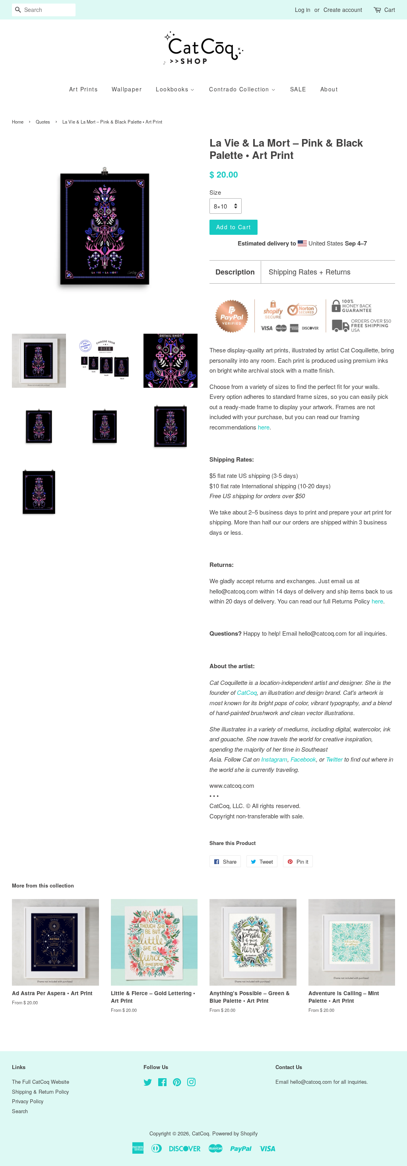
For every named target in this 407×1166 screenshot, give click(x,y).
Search (20, 1111)
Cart (389, 10)
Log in (302, 10)
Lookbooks (173, 89)
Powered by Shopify (235, 1133)
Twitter (334, 759)
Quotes (43, 121)
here (377, 601)
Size (215, 192)
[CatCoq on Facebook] (162, 1083)
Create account (343, 10)
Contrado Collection (240, 89)
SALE (298, 89)
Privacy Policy (27, 1101)
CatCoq (200, 1133)
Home (17, 121)
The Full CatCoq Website (40, 1081)
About (329, 89)
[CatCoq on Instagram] (191, 1083)
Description (235, 272)
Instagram (274, 759)
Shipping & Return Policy (40, 1091)
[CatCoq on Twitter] (147, 1083)
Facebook (303, 759)
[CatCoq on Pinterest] (176, 1083)
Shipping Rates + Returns (310, 272)
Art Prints (83, 89)
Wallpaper (127, 89)
